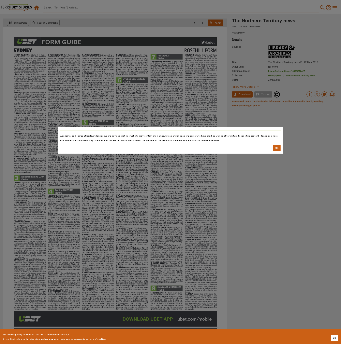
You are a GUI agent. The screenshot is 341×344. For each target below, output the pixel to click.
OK (277, 148)
